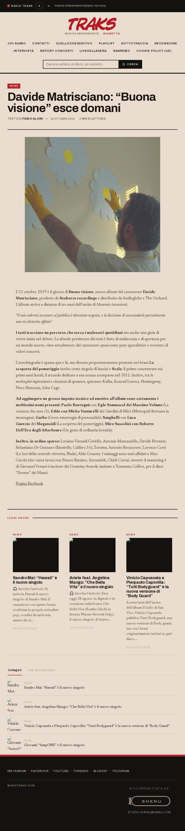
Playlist (107, 43)
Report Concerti (56, 50)
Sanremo (121, 50)
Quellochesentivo (74, 43)
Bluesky (100, 771)
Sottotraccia (134, 43)
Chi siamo (17, 43)
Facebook (40, 771)
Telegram (120, 771)
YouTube (61, 771)
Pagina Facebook (29, 484)
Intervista (24, 50)
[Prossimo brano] (49, 6)
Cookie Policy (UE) (154, 50)
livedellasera (93, 50)
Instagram (16, 771)
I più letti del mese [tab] (41, 670)
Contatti (41, 43)
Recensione (166, 43)
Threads (80, 771)
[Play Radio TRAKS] (39, 5)
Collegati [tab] (14, 670)
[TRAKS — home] (92, 24)
